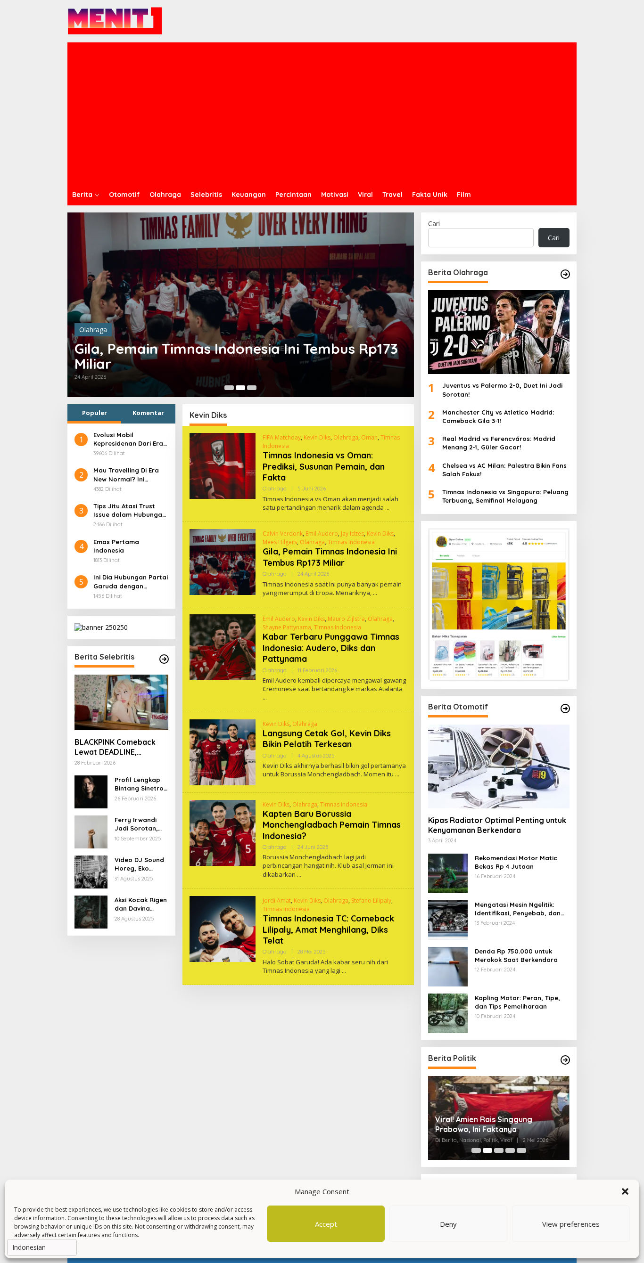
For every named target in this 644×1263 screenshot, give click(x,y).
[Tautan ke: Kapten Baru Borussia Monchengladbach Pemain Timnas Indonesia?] (223, 831)
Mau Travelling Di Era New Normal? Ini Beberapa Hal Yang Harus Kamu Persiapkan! (126, 474)
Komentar (148, 412)
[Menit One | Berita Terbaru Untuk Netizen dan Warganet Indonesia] (115, 20)
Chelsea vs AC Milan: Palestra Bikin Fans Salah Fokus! (504, 470)
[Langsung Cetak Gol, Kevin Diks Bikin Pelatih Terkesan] (397, 774)
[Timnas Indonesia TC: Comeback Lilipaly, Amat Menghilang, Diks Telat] (344, 971)
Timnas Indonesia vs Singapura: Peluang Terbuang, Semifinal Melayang (505, 496)
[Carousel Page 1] (229, 387)
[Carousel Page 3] (251, 387)
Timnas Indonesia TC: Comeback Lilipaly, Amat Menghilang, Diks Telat (328, 929)
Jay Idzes (352, 534)
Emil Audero (321, 534)
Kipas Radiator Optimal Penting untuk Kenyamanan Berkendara (497, 825)
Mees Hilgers (280, 542)
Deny (448, 1224)
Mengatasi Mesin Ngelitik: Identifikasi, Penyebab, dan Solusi (518, 909)
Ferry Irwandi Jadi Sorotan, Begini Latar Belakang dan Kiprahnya (136, 824)
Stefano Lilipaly (371, 900)
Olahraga (93, 329)
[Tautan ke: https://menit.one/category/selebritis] (164, 659)
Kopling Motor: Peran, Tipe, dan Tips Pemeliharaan (517, 1002)
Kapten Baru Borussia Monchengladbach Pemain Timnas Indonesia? (332, 824)
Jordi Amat (277, 900)
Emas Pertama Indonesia (116, 546)
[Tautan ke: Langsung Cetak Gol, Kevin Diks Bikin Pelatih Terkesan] (223, 751)
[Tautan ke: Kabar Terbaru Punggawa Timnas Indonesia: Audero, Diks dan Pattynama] (223, 646)
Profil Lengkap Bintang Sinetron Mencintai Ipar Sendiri (141, 784)
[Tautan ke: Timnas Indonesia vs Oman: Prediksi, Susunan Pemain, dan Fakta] (223, 464)
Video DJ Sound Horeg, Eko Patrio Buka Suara (139, 864)
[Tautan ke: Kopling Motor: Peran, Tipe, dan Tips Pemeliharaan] (448, 1012)
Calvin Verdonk (283, 534)
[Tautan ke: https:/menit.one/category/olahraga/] (565, 274)
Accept (326, 1224)
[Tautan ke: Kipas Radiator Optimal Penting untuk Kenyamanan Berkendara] (499, 766)
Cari (434, 223)
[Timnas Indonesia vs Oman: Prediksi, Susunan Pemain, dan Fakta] (387, 508)
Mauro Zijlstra (346, 619)
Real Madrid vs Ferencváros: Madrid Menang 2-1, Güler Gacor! (498, 443)
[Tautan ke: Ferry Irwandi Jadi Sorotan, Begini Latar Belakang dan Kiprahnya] (90, 831)
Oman (369, 437)
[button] (625, 1191)
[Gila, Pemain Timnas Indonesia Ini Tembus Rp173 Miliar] (375, 593)
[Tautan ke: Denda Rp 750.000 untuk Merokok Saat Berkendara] (448, 965)
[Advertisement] (322, 113)
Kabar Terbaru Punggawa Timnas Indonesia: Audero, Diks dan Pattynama (331, 647)
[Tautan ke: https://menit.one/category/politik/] (565, 1060)
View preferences (571, 1224)
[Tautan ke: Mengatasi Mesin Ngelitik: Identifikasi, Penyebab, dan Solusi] (448, 918)
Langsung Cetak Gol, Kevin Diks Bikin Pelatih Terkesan (327, 739)
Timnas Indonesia (351, 542)
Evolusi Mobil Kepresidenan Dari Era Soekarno (128, 439)
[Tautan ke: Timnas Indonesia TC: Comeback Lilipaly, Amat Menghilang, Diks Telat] (223, 928)
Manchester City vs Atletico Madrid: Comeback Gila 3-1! (498, 416)
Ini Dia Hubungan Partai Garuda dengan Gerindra (130, 582)
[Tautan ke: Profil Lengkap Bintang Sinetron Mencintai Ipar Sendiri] (90, 791)
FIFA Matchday (282, 437)
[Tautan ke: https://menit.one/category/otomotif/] (565, 708)
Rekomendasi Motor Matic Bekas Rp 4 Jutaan (516, 862)
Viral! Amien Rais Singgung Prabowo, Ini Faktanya (483, 1124)
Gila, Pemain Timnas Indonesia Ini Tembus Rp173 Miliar (236, 356)
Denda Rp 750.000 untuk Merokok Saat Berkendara (516, 955)
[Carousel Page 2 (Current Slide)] (240, 387)
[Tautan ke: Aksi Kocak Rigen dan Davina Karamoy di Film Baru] (90, 911)
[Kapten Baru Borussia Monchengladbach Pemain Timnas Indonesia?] (299, 875)
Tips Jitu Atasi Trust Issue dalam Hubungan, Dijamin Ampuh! (130, 510)
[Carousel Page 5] (521, 1150)
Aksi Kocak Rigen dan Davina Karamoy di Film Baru (141, 904)
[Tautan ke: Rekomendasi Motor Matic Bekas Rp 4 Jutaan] (448, 872)
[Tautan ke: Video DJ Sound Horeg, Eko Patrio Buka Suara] (90, 871)
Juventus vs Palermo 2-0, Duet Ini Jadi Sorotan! (502, 390)
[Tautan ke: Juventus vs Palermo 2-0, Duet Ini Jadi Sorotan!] (499, 332)
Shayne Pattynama (287, 627)
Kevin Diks (317, 437)
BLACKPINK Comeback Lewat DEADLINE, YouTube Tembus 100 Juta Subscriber (115, 747)
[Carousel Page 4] (510, 1150)
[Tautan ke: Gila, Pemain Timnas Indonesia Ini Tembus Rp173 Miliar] (240, 304)
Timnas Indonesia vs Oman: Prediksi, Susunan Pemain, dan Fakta (324, 466)
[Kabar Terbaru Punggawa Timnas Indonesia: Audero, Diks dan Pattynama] (265, 697)
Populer (94, 412)
